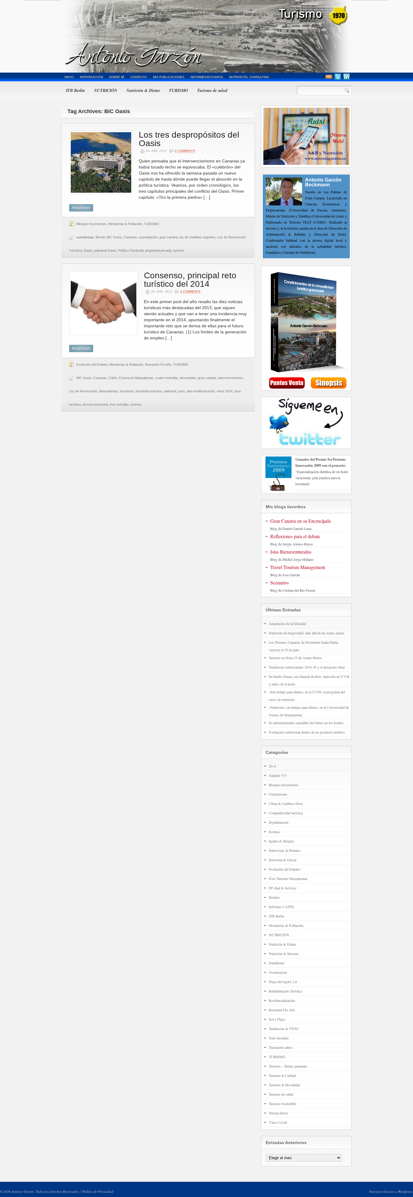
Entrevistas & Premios (285, 850)
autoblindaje (85, 237)
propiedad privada (158, 250)
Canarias (130, 237)
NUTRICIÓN (105, 90)
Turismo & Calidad (282, 1075)
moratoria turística (148, 391)
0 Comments (185, 150)
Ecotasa (274, 831)
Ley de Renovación (83, 391)
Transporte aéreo (280, 1047)
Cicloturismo (278, 794)
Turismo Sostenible (282, 1103)
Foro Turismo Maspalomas (288, 878)
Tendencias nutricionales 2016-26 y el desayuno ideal (307, 667)
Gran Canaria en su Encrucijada (300, 521)
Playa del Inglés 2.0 (283, 981)
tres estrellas (119, 404)
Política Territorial (130, 250)
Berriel (100, 237)
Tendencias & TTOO (284, 1028)
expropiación (148, 237)
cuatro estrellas (166, 378)
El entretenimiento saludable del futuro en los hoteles (306, 722)
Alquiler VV (278, 775)
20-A (272, 766)
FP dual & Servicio (282, 887)
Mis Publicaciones (168, 77)
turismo (178, 250)
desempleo (188, 378)
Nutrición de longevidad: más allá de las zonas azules (306, 632)
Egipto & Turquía (281, 841)
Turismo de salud (212, 90)
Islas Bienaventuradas (290, 551)
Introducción (91, 77)
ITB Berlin (75, 90)
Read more (81, 208)
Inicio (69, 77)
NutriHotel (276, 962)
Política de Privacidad (97, 1191)
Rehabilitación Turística (285, 991)
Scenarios (279, 582)
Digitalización (278, 822)
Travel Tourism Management (297, 567)
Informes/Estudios (206, 77)
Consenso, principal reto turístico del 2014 (190, 280)
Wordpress (405, 1191)
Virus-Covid (278, 1122)
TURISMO (178, 90)
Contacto (138, 77)
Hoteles (274, 897)
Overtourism (278, 972)
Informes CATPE (281, 906)
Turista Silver (278, 1112)
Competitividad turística (286, 812)
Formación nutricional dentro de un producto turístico (307, 732)
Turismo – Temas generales (288, 1066)
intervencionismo (230, 378)
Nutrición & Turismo (284, 953)
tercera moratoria (95, 404)
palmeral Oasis (105, 250)
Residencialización (282, 1000)
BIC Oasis (114, 237)
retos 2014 (225, 391)
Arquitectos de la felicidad (287, 623)
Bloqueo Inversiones (91, 224)
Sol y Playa (277, 1019)
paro (181, 391)
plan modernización (201, 391)
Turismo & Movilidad (284, 1084)
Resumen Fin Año (158, 364)
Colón (113, 378)
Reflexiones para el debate (295, 536)
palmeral (170, 391)
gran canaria (168, 237)
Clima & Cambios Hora (286, 803)
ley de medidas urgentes (198, 237)
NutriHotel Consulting (249, 77)
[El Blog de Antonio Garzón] (206, 36)
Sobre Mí (116, 77)
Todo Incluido (279, 1037)
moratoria (127, 391)
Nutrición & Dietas (143, 90)
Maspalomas (108, 391)
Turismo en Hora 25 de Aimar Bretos (295, 657)
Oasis (88, 250)
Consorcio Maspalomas (136, 378)
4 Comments (190, 291)
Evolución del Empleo (92, 364)
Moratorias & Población (125, 224)
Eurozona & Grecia (282, 859)
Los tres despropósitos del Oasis (189, 139)
